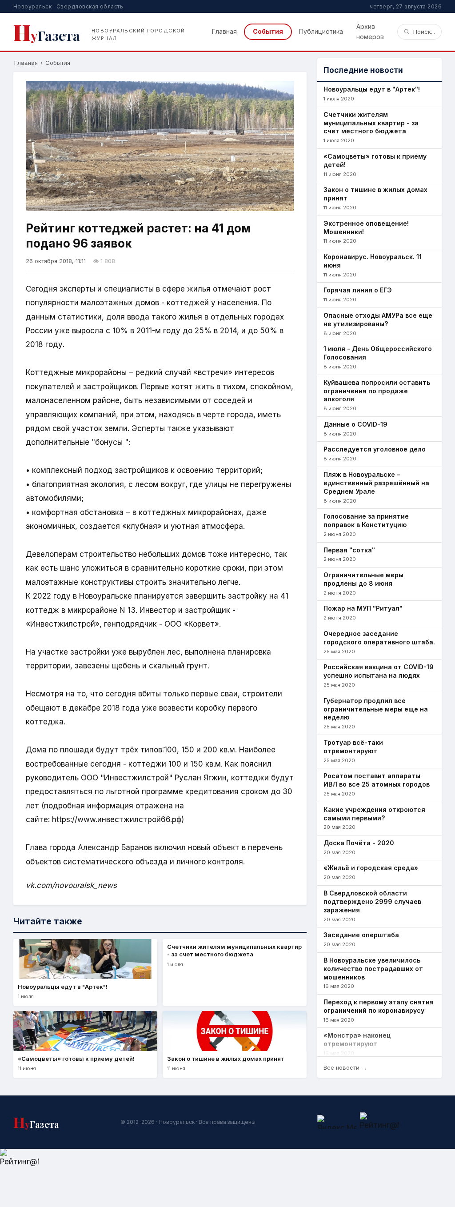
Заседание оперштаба (361, 935)
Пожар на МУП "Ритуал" (363, 608)
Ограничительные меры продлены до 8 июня (363, 579)
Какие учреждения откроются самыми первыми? (374, 814)
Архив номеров (370, 31)
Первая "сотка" (349, 550)
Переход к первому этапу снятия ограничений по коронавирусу (378, 1006)
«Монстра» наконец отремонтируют (357, 1039)
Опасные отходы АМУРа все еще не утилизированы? (377, 320)
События (268, 31)
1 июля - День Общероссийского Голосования (377, 353)
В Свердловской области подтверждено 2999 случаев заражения (372, 901)
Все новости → (345, 1067)
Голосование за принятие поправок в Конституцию (366, 520)
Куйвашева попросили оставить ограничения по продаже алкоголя (376, 391)
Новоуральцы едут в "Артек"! (371, 89)
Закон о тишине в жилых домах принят (375, 194)
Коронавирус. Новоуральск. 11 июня (372, 261)
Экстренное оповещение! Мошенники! (366, 228)
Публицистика (321, 31)
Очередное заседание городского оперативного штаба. (379, 638)
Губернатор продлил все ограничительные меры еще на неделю (375, 709)
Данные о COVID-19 (355, 424)
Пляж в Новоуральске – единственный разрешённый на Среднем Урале (376, 483)
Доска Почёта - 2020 (358, 843)
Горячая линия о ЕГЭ (357, 290)
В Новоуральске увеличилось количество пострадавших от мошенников (373, 968)
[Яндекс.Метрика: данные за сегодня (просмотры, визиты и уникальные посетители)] (336, 1122)
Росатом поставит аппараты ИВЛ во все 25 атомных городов (376, 780)
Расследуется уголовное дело (374, 449)
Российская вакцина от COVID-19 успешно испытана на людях (378, 671)
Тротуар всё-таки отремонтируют (353, 747)
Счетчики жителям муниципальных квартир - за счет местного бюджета (371, 123)
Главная (224, 31)
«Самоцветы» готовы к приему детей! (375, 160)
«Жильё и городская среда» (370, 867)
